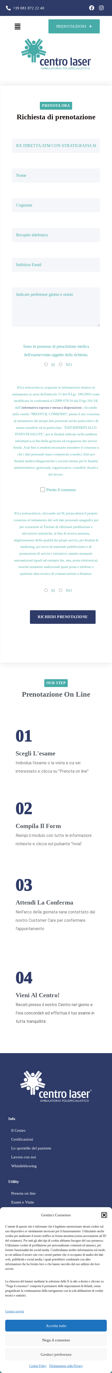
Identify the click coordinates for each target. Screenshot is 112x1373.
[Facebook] (91, 8)
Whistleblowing (24, 1166)
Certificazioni (22, 1139)
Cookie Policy (38, 1366)
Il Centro (18, 1130)
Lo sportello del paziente (31, 1148)
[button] (104, 1215)
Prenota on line (23, 1193)
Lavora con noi (23, 1157)
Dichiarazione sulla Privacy (66, 1366)
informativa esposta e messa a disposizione (52, 407)
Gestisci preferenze (56, 1354)
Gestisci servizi (14, 1311)
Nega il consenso (56, 1340)
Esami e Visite (22, 1202)
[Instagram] (101, 8)
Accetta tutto (56, 1326)
